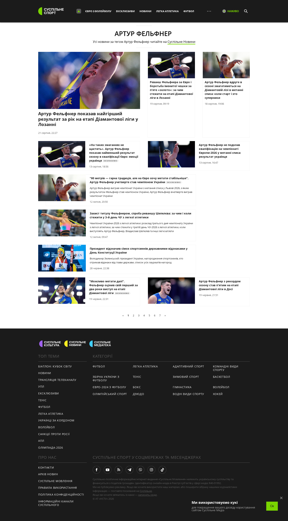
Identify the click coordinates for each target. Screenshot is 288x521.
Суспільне (146, 491)
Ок (272, 506)
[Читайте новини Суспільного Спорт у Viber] (140, 470)
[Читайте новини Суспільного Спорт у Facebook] (97, 470)
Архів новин (48, 474)
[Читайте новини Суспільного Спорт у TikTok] (162, 470)
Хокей (218, 394)
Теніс (42, 400)
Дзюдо (138, 394)
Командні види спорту (225, 368)
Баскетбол (221, 377)
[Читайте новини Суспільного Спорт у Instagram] (151, 470)
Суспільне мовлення (55, 481)
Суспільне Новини (181, 42)
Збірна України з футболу (106, 378)
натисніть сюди (147, 495)
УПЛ (41, 386)
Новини (145, 11)
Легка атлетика (167, 11)
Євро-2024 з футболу (109, 387)
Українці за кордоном (56, 420)
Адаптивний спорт (188, 366)
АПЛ (41, 441)
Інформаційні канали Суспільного (55, 503)
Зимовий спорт (186, 377)
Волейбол (46, 427)
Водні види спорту (188, 394)
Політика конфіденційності (61, 494)
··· (209, 11)
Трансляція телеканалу (57, 380)
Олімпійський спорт (110, 394)
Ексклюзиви (125, 11)
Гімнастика (182, 387)
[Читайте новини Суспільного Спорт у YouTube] (107, 470)
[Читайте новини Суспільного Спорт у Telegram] (129, 470)
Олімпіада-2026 (50, 447)
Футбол (188, 11)
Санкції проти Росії (54, 434)
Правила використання (57, 488)
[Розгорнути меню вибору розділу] (78, 11)
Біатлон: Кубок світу (55, 366)
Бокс (137, 387)
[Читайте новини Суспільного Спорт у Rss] (118, 470)
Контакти (46, 467)
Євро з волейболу (98, 11)
